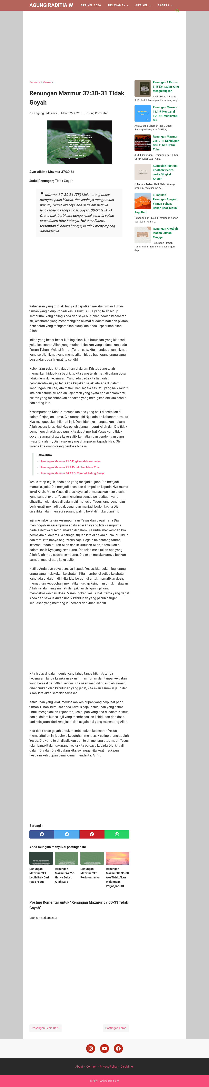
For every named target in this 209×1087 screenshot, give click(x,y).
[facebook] (41, 834)
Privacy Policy (108, 1066)
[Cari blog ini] (177, 10)
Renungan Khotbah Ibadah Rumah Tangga (165, 233)
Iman (37, 16)
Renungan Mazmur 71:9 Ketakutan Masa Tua (70, 467)
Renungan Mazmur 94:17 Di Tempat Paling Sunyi (72, 473)
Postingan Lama (115, 1028)
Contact (91, 1066)
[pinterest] (91, 834)
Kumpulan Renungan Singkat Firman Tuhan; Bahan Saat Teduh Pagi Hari (156, 203)
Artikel (141, 5)
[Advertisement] (104, 45)
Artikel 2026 (91, 5)
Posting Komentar (96, 113)
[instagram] (90, 1048)
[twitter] (66, 834)
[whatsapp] (117, 834)
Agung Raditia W (51, 5)
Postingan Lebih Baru (45, 1028)
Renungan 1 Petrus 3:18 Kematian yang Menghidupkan (166, 87)
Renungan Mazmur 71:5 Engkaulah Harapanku (71, 461)
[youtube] (104, 1048)
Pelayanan (117, 5)
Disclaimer (127, 1066)
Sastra (164, 5)
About (79, 1066)
